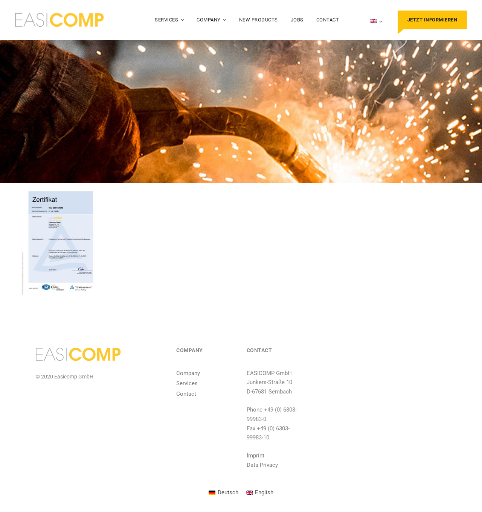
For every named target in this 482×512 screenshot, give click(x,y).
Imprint (255, 455)
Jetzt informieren (432, 20)
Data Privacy (262, 465)
